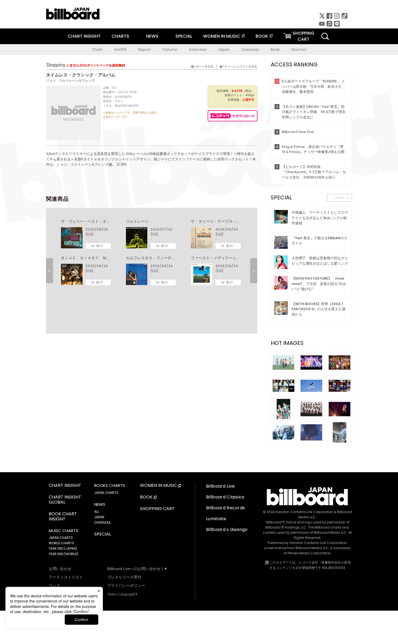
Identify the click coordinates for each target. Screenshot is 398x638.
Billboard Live (220, 486)
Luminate (216, 519)
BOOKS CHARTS (109, 485)
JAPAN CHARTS (61, 537)
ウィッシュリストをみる (240, 66)
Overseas (250, 49)
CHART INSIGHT (84, 36)
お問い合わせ (60, 568)
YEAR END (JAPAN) (63, 548)
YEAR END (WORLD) (63, 554)
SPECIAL (183, 36)
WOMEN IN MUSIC (221, 36)
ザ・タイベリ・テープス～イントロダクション (230, 221)
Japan (224, 49)
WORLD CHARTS (61, 543)
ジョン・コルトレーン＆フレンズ (70, 80)
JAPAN (99, 517)
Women (298, 49)
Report (144, 49)
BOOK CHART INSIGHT (63, 516)
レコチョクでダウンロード (232, 115)
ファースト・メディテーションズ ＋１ (225, 258)
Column (170, 49)
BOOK (262, 36)
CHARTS (120, 36)
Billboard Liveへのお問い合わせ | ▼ (137, 568)
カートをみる (205, 66)
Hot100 (120, 49)
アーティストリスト (66, 577)
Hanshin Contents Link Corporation (304, 512)
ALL (96, 511)
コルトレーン (137, 221)
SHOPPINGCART (303, 36)
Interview (197, 49)
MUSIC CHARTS (63, 530)
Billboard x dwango (227, 529)
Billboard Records (225, 508)
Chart (97, 49)
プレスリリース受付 (124, 577)
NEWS (152, 36)
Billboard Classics (225, 497)
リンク (54, 585)
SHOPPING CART (157, 508)
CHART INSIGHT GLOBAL (65, 500)
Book (275, 49)
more (339, 197)
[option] (151, 252)
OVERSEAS (102, 522)
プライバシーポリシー (126, 585)
